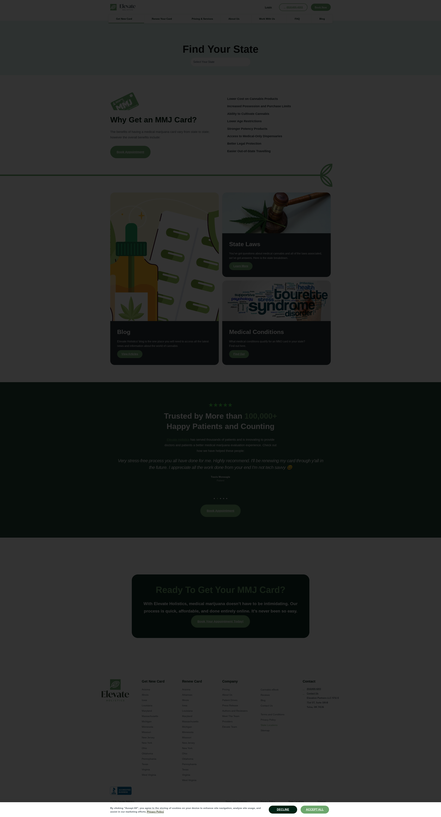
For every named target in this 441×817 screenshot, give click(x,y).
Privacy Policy (155, 811)
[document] (220, 408)
